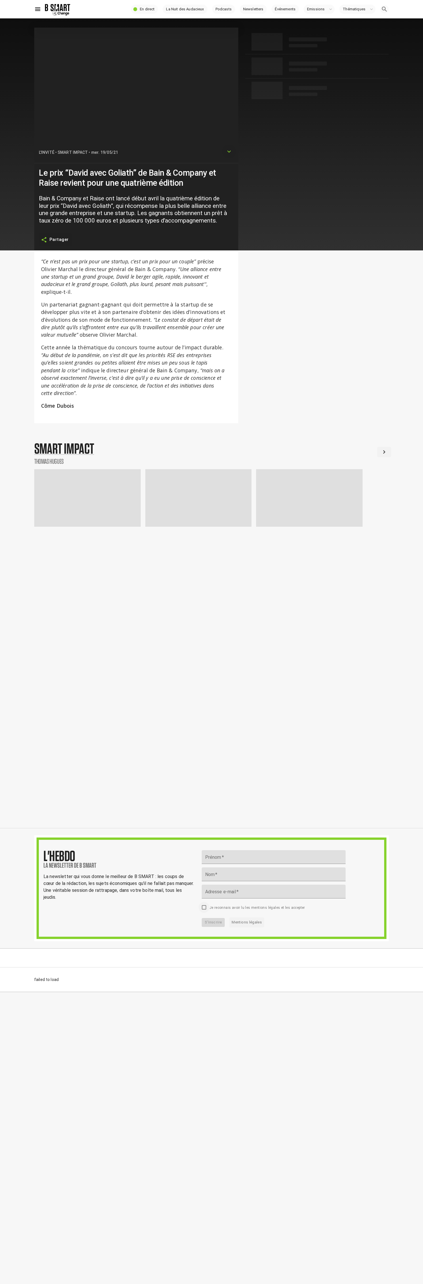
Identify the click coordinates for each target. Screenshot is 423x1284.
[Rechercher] (384, 9)
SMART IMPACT (73, 152)
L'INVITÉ (46, 152)
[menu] (38, 9)
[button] (144, 9)
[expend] (229, 151)
